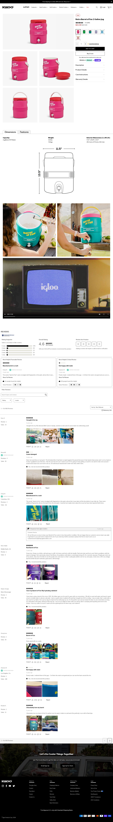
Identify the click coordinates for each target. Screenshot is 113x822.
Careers (31, 794)
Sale (88, 7)
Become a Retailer (74, 791)
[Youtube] (10, 786)
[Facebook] (6, 786)
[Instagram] (3, 786)
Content (31, 788)
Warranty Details (82, 79)
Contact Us (31, 797)
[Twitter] (14, 786)
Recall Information (54, 803)
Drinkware (73, 7)
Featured (34, 7)
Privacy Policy (94, 785)
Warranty (52, 794)
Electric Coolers (63, 7)
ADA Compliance (95, 800)
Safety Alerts (53, 800)
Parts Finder (52, 788)
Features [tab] (24, 132)
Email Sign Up (45, 766)
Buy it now (90, 53)
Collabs (81, 7)
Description (80, 65)
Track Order (52, 797)
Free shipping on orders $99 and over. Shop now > (57, 1)
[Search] (97, 7)
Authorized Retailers (75, 788)
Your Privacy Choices (96, 791)
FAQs (51, 791)
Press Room (32, 791)
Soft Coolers (53, 7)
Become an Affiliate (75, 794)
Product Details (81, 70)
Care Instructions (82, 74)
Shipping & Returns (54, 785)
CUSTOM (26, 7)
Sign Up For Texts (67, 766)
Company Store (74, 785)
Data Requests (94, 794)
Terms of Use (94, 788)
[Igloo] (8, 7)
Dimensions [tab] (10, 132)
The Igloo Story (33, 785)
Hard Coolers (42, 7)
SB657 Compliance (96, 797)
